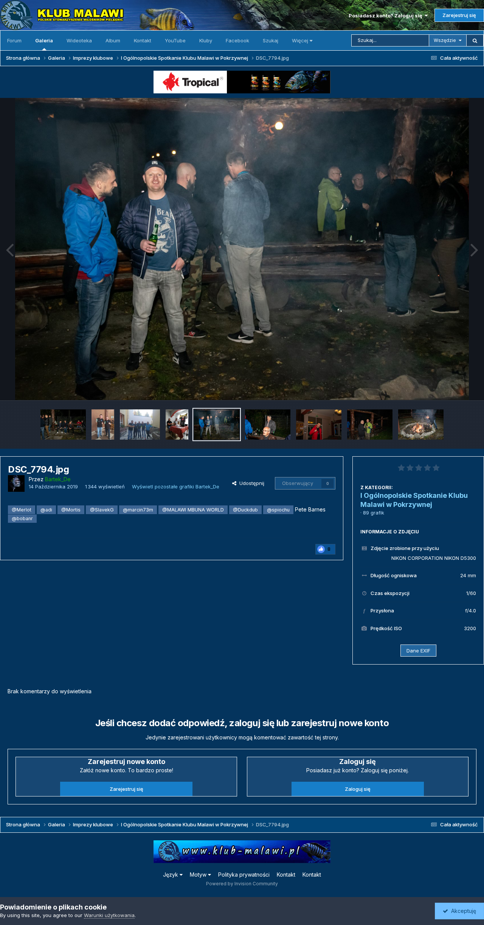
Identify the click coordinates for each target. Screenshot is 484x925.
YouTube (175, 40)
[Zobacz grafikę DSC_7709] (318, 424)
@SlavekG (102, 510)
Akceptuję (462, 911)
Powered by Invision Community (242, 883)
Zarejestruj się (459, 15)
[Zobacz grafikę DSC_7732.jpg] (421, 424)
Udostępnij (250, 483)
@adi (46, 510)
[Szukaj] (475, 40)
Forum (14, 40)
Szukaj (270, 40)
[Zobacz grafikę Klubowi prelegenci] (177, 424)
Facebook (237, 40)
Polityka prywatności (244, 874)
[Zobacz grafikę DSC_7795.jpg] (63, 424)
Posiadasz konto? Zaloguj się (387, 15)
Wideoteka (79, 40)
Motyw (199, 874)
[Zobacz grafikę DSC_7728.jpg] (369, 424)
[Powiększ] (242, 249)
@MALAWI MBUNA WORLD (193, 510)
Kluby (205, 40)
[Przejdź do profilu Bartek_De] (16, 483)
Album (112, 40)
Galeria (44, 40)
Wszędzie (445, 40)
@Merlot (21, 510)
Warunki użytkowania (109, 915)
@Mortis (71, 510)
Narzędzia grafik (447, 386)
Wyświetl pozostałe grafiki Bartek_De (175, 486)
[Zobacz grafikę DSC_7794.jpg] (216, 424)
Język (171, 874)
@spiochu (278, 510)
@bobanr (22, 518)
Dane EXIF (418, 651)
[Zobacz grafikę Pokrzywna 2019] (103, 424)
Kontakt (142, 40)
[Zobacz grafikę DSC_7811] (267, 424)
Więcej (300, 40)
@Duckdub (245, 510)
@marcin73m (138, 510)
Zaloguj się (358, 789)
